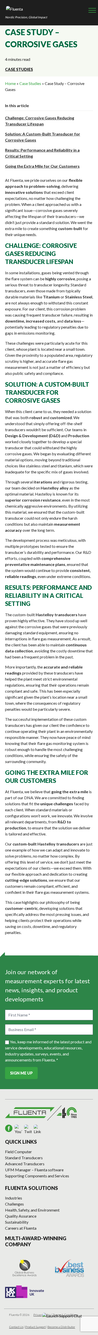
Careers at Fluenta (20, 1228)
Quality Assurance (20, 1216)
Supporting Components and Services (37, 1175)
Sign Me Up (21, 1073)
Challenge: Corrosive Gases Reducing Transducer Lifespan (39, 120)
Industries (13, 1197)
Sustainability (16, 1222)
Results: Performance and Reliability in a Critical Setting (42, 153)
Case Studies (19, 69)
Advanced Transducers (24, 1163)
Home (10, 83)
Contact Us (16, 1327)
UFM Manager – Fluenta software (34, 1169)
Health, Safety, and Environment (32, 1210)
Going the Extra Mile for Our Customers (42, 166)
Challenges (14, 1204)
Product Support (35, 1327)
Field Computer (18, 1151)
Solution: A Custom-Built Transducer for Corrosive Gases (42, 136)
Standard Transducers (24, 1157)
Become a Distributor (61, 1327)
